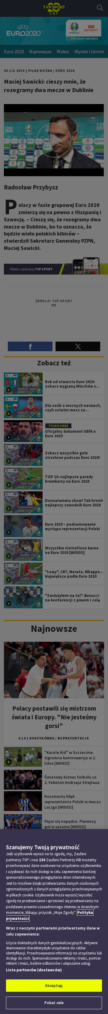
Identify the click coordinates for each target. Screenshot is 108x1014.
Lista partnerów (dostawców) (34, 970)
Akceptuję (54, 985)
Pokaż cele (54, 1002)
